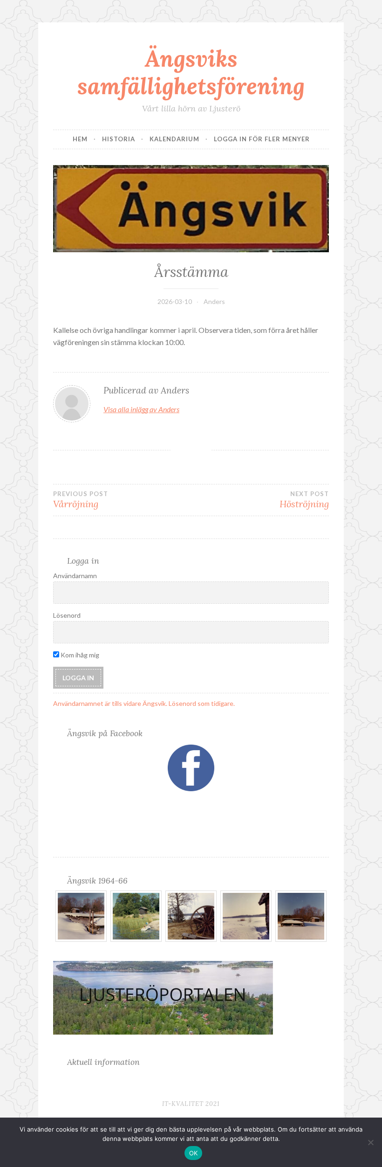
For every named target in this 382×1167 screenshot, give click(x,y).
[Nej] (370, 1142)
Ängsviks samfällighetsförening (191, 72)
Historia (118, 139)
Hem (80, 139)
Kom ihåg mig (79, 655)
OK (193, 1153)
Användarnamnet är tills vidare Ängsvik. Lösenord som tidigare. (144, 703)
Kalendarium (174, 139)
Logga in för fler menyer (262, 139)
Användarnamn (75, 576)
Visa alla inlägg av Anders (141, 409)
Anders (214, 301)
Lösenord (67, 615)
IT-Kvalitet (183, 1104)
